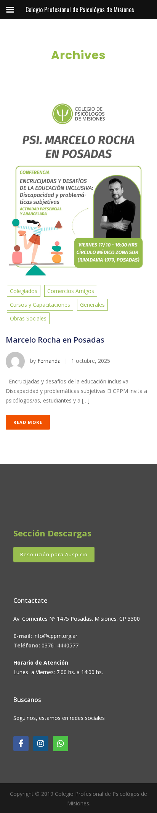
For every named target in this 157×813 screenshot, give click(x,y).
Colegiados (23, 291)
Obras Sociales (28, 318)
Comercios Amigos (70, 291)
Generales (92, 304)
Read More (27, 422)
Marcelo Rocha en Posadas (55, 340)
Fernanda (49, 360)
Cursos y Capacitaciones (40, 304)
